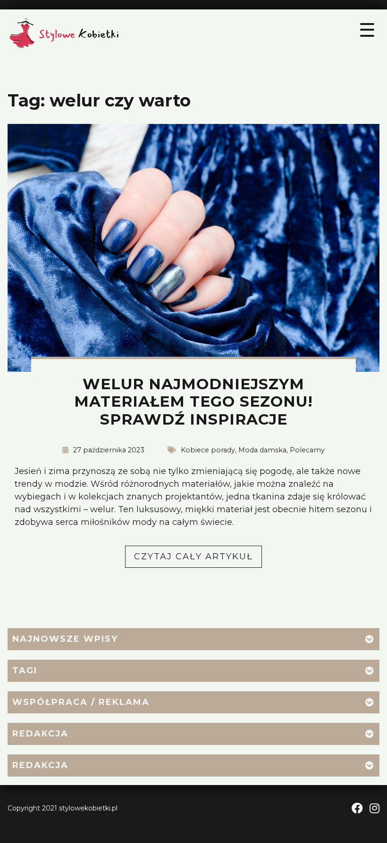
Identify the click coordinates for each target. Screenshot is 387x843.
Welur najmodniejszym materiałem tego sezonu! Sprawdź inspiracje (193, 402)
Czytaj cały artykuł (198, 559)
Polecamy (307, 450)
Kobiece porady (208, 450)
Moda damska (262, 450)
